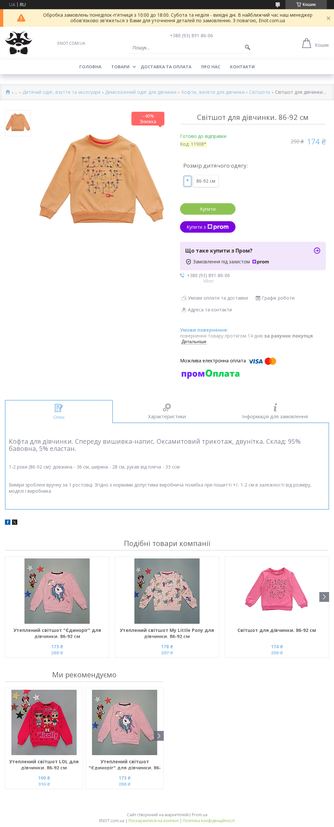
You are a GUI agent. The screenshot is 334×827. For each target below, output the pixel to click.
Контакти (242, 67)
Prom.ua (199, 815)
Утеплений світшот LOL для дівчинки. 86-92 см (44, 764)
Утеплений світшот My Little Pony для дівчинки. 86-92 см (167, 633)
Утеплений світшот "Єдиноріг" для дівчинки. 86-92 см (57, 633)
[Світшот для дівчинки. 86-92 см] (277, 591)
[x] (14, 523)
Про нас (210, 67)
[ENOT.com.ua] (18, 43)
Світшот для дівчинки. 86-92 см (276, 630)
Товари (120, 67)
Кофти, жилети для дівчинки (213, 92)
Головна (90, 67)
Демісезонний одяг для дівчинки (140, 92)
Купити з (196, 227)
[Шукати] (247, 47)
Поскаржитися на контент (154, 820)
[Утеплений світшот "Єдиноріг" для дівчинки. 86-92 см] (57, 591)
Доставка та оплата (166, 67)
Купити (208, 209)
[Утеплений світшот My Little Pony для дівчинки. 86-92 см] (167, 591)
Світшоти (259, 92)
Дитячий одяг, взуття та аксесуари (61, 92)
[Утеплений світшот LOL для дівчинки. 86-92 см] (44, 722)
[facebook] (7, 523)
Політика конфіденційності (209, 820)
